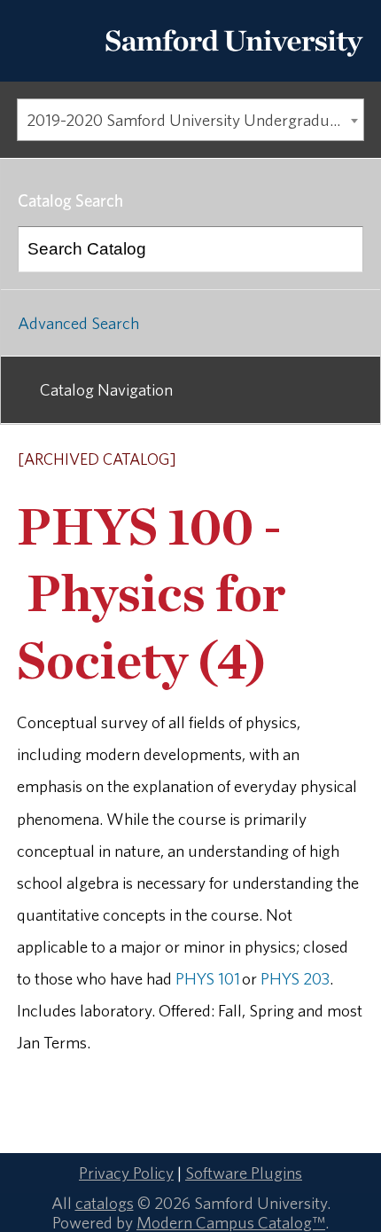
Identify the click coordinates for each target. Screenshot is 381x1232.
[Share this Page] (306, 461)
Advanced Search (78, 323)
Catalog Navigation (106, 389)
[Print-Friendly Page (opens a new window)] (329, 460)
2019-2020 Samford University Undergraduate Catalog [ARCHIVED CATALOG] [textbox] (195, 119)
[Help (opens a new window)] (352, 460)
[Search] (341, 249)
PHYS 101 (207, 978)
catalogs (104, 1202)
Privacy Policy (126, 1172)
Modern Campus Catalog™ (230, 1222)
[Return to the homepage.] (234, 63)
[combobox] (190, 119)
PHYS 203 (295, 978)
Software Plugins (243, 1172)
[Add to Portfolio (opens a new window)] (283, 460)
